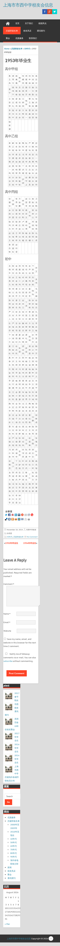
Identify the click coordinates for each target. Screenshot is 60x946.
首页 (17, 23)
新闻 (10, 867)
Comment (8, 584)
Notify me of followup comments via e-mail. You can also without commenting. (19, 657)
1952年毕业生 (11, 543)
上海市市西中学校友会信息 (28, 4)
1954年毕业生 (29, 543)
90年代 (13, 856)
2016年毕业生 (16, 748)
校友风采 (27, 30)
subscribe (7, 661)
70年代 (13, 849)
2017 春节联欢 (16, 696)
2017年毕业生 (16, 737)
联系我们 (33, 38)
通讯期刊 (41, 30)
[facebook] (44, 11)
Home (6, 48)
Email (6, 622)
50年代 (27, 48)
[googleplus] (49, 11)
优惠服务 (19, 38)
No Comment (32, 536)
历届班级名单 (12, 30)
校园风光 (42, 23)
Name (6, 613)
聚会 (8, 38)
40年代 (13, 839)
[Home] (8, 23)
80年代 (13, 853)
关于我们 (29, 23)
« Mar (7, 924)
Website (7, 631)
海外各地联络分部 (14, 862)
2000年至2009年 (14, 826)
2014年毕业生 (16, 759)
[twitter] (54, 11)
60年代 (13, 846)
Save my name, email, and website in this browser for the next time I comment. (19, 642)
